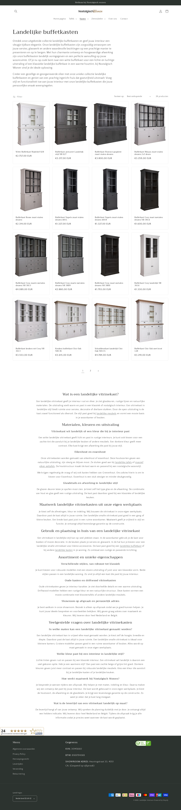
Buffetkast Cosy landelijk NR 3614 (147, 284)
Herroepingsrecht (21, 759)
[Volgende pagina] (98, 371)
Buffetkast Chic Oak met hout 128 (148, 350)
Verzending (18, 769)
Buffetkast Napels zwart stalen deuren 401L (69, 218)
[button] (16, 11)
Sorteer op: (119, 96)
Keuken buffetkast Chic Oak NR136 (68, 350)
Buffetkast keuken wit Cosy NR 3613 (30, 350)
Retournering (19, 774)
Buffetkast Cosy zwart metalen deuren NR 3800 (109, 284)
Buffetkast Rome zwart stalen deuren (29, 218)
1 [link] (82, 370)
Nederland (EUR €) (23, 798)
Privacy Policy (19, 754)
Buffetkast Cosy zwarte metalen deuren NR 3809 (70, 284)
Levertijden (18, 764)
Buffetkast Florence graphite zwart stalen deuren (108, 153)
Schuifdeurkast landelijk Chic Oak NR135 (109, 350)
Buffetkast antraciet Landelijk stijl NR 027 (69, 153)
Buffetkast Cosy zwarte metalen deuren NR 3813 (30, 284)
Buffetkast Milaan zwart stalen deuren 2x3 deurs (148, 153)
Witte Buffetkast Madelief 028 (30, 152)
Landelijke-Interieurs (146, 800)
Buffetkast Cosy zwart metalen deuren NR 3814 (148, 218)
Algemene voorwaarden (24, 749)
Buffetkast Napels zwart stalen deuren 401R (109, 218)
